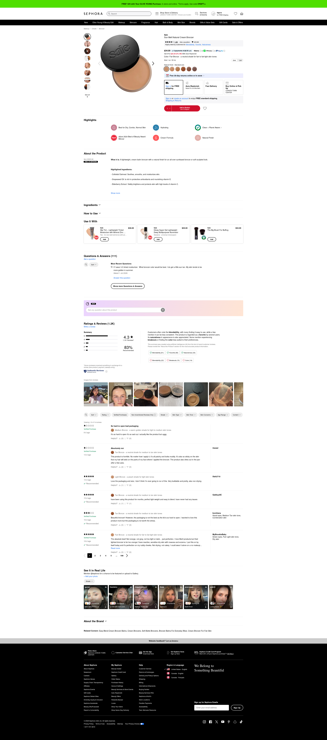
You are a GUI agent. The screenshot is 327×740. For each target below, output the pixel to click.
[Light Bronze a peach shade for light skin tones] (172, 69)
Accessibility (143, 706)
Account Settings (117, 686)
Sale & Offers (237, 22)
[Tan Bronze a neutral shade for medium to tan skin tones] (183, 69)
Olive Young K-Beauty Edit (103, 22)
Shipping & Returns (173, 100)
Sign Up (237, 707)
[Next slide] (153, 63)
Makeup (121, 22)
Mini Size (181, 22)
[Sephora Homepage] (93, 13)
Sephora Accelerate (91, 703)
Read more (115, 548)
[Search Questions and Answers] (86, 264)
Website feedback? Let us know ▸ (163, 641)
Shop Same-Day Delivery (120, 710)
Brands (192, 22)
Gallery (113, 675)
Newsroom (87, 672)
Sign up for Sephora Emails (206, 702)
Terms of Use (100, 724)
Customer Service (145, 669)
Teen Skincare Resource (147, 710)
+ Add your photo (91, 576)
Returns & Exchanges (146, 672)
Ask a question (185, 42)
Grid (234, 60)
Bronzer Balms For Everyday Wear (173, 630)
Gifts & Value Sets (207, 22)
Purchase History (117, 682)
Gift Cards (223, 22)
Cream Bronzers (134, 630)
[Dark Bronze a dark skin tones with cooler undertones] (194, 69)
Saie (166, 35)
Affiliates (87, 686)
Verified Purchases (120, 415)
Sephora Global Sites (91, 696)
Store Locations (144, 700)
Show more (115, 193)
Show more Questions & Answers (127, 286)
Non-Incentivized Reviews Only (142, 415)
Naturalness (206, 44)
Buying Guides (144, 689)
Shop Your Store (117, 706)
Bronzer (101, 28)
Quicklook (92, 239)
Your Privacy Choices (132, 724)
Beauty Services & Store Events (122, 689)
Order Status (115, 679)
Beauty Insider (116, 669)
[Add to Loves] (205, 108)
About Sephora (89, 669)
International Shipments (147, 686)
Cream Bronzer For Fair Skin (200, 630)
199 (121, 555)
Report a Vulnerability (91, 710)
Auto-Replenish (116, 693)
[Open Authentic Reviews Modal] (106, 371)
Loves (113, 703)
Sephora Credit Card (118, 672)
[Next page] (127, 555)
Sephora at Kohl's (145, 696)
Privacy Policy (89, 724)
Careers (86, 675)
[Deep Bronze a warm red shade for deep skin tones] (189, 69)
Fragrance (145, 22)
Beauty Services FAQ (146, 693)
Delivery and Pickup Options (149, 675)
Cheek (94, 28)
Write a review (89, 326)
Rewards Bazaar (117, 700)
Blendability (190, 44)
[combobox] (129, 14)
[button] (200, 51)
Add (104, 239)
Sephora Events (89, 689)
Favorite (198, 44)
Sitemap (120, 724)
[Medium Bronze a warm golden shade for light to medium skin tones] (177, 69)
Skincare (133, 22)
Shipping (142, 679)
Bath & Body (168, 22)
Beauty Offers (116, 696)
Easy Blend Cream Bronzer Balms (113, 630)
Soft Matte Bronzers (150, 630)
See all (87, 96)
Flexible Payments (145, 703)
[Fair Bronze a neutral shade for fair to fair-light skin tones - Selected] (166, 69)
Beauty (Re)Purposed (91, 706)
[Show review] (96, 394)
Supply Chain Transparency (93, 682)
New (86, 22)
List (240, 60)
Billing (141, 682)
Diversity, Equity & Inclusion (93, 700)
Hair (156, 22)
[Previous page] (84, 555)
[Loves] (235, 14)
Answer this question (122, 277)
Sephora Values (89, 679)
